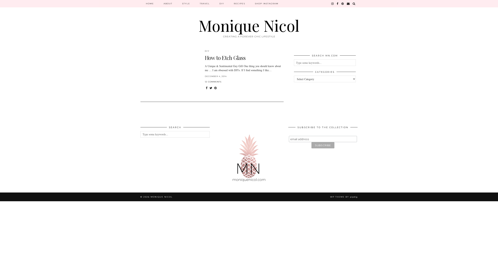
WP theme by (344, 197)
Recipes (239, 3)
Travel (205, 3)
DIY (221, 3)
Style (186, 3)
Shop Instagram (266, 3)
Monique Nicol (249, 25)
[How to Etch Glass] (170, 73)
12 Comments (213, 81)
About (168, 3)
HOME (150, 3)
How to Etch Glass (225, 57)
